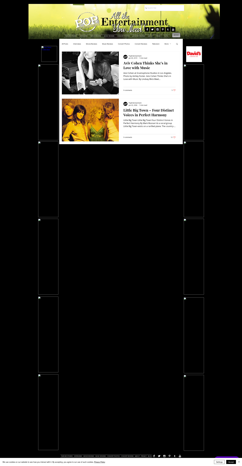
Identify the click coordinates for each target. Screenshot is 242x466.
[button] (177, 44)
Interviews (77, 44)
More (166, 44)
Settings (219, 462)
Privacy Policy (99, 462)
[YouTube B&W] (173, 29)
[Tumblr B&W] (168, 29)
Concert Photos (124, 44)
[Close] (238, 462)
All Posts (65, 44)
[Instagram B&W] (157, 29)
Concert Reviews (141, 44)
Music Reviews (107, 44)
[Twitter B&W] (152, 29)
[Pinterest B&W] (162, 29)
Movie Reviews (91, 44)
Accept (231, 462)
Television (155, 44)
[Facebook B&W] (147, 29)
